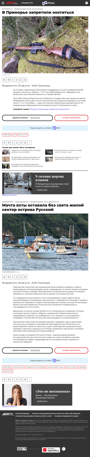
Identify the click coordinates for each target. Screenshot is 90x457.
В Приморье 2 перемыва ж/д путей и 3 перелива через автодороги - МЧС (68, 158)
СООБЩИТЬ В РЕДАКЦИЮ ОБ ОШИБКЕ (66, 416)
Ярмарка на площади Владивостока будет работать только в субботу (26, 151)
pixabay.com (6, 74)
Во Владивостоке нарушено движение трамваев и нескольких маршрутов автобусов (27, 165)
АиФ (17, 272)
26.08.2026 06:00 (7, 202)
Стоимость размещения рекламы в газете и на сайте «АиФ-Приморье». (56, 413)
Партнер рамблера (34, 448)
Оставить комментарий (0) (71, 118)
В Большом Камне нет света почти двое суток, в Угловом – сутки (68, 151)
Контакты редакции (22, 413)
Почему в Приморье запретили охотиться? (49, 109)
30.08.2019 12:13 (7, 9)
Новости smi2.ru (9, 195)
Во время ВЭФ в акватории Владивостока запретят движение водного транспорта (26, 158)
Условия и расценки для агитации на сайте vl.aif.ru (33, 416)
